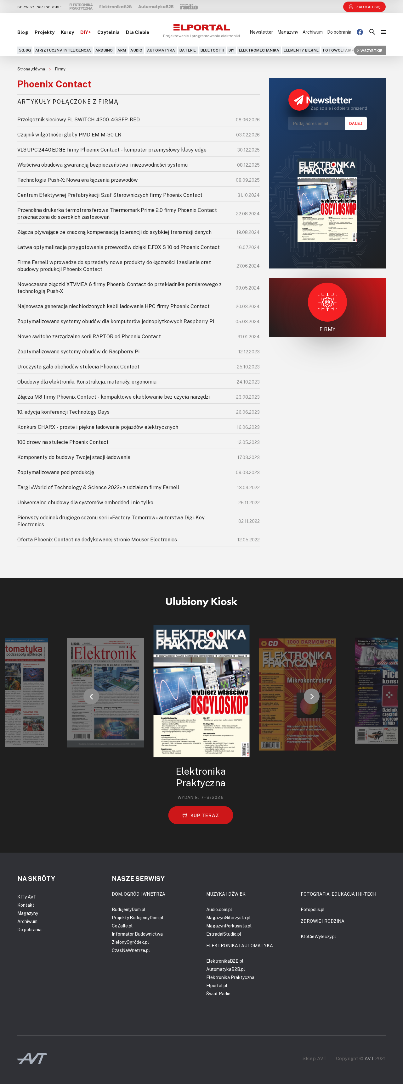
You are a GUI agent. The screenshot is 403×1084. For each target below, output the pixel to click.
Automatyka (161, 50)
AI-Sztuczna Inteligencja (63, 50)
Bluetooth (212, 50)
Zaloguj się (368, 6)
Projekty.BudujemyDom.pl (137, 917)
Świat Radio (218, 993)
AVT (369, 1058)
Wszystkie (371, 50)
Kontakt (25, 905)
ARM (121, 50)
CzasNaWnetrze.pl (131, 950)
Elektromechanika (259, 50)
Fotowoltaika (339, 50)
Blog (22, 32)
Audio (136, 50)
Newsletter (261, 32)
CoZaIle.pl (122, 925)
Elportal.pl (216, 985)
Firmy (60, 68)
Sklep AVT (314, 1058)
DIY (232, 50)
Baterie (187, 50)
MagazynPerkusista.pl (229, 925)
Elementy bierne (301, 50)
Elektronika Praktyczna (230, 977)
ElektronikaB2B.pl (224, 961)
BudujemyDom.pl (128, 909)
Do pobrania (339, 32)
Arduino (104, 50)
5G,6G (25, 50)
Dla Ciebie (137, 32)
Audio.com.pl (219, 909)
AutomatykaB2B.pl (225, 969)
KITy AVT (27, 896)
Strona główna (31, 68)
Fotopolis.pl (313, 909)
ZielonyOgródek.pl (130, 942)
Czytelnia (108, 32)
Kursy (67, 32)
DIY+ (85, 32)
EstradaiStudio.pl (223, 934)
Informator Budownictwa (137, 934)
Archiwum (313, 32)
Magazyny (287, 32)
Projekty (44, 32)
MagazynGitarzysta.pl (228, 917)
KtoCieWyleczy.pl (318, 936)
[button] (91, 696)
